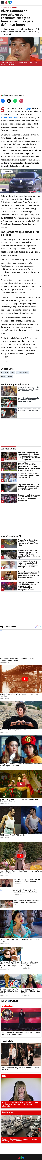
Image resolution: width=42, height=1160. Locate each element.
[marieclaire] (21, 1041)
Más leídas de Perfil (11, 536)
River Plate (4, 372)
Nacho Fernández (6, 376)
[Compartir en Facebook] (3, 101)
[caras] (21, 1076)
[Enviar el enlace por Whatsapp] (15, 101)
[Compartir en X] (9, 101)
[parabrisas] (21, 1112)
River (12, 372)
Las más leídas (8, 448)
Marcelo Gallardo (23, 372)
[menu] (2, 2)
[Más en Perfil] (12, 1001)
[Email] (21, 101)
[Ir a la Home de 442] (8, 3)
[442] (21, 1158)
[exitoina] (21, 1006)
